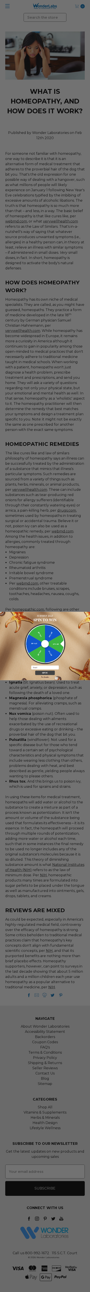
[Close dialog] (87, 614)
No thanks (45, 677)
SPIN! (45, 672)
